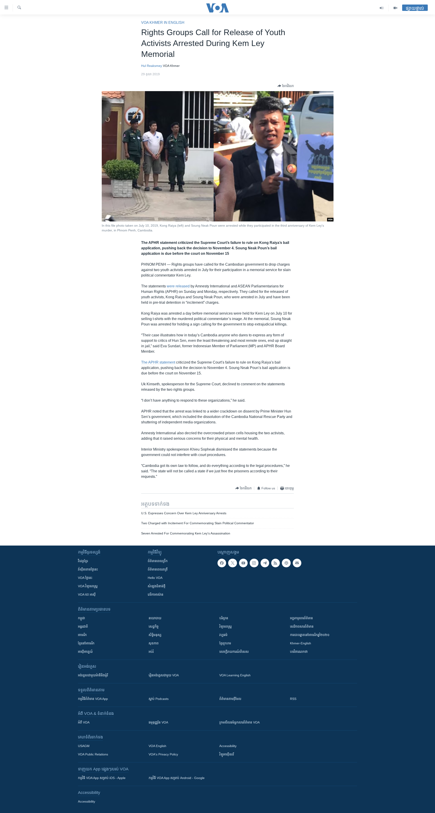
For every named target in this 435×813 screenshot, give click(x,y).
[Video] (395, 8)
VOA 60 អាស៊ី (87, 594)
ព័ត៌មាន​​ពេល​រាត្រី (158, 569)
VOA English (157, 746)
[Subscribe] (297, 563)
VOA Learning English (235, 675)
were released (178, 286)
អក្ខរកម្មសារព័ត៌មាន (301, 618)
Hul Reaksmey (151, 66)
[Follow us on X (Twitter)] (232, 563)
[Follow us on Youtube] (243, 563)
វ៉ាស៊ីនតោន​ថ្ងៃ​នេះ (88, 569)
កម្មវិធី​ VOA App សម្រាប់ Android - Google (177, 778)
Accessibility (228, 746)
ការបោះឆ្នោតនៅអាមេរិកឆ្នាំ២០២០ (309, 635)
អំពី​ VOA (83, 722)
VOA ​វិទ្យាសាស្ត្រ (88, 586)
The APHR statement (158, 362)
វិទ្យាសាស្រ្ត (225, 626)
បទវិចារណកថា (299, 651)
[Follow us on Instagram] (254, 563)
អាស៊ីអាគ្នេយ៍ (85, 651)
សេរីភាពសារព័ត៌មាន (302, 626)
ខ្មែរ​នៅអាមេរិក (86, 643)
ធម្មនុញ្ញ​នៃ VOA (158, 722)
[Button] (286, 86)
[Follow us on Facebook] (222, 563)
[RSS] (275, 563)
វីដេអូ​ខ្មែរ (83, 561)
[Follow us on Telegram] (265, 563)
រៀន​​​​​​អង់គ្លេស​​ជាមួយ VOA (164, 675)
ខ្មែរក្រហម (225, 643)
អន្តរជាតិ (83, 626)
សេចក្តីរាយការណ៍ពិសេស (234, 651)
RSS (293, 699)
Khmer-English (300, 643)
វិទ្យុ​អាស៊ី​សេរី (226, 754)
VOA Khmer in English (162, 22)
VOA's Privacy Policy (163, 754)
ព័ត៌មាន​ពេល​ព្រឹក (158, 561)
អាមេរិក (82, 635)
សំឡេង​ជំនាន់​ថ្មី (156, 586)
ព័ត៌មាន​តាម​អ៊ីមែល (230, 699)
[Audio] (382, 8)
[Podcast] (286, 563)
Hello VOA (155, 578)
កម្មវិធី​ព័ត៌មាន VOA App (93, 699)
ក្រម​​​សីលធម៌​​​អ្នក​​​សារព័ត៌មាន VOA (239, 722)
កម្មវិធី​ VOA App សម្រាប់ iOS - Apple (102, 778)
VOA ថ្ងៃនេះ (85, 578)
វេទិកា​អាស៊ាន (155, 594)
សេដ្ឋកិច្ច (154, 626)
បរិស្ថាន (223, 618)
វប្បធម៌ (223, 635)
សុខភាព (154, 643)
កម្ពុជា (81, 618)
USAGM (83, 746)
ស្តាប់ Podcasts (159, 699)
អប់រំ (151, 651)
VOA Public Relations (93, 754)
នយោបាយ (155, 618)
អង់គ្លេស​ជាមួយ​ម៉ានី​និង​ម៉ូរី (93, 675)
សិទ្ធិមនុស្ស (155, 635)
